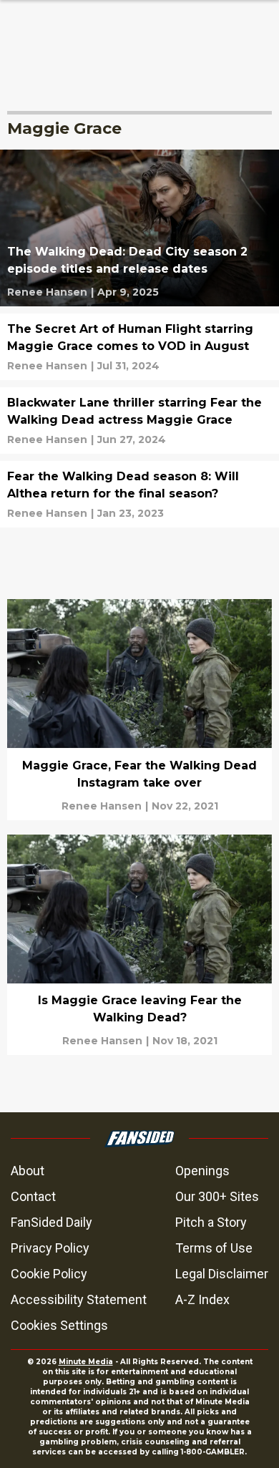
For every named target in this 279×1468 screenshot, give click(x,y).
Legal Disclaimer (221, 1273)
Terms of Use (214, 1247)
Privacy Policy (50, 1247)
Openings (202, 1170)
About (27, 1170)
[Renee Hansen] (47, 292)
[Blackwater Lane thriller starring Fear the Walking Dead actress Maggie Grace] (139, 420)
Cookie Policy (49, 1273)
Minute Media (86, 1361)
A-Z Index (202, 1299)
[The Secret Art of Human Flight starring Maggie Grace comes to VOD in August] (139, 347)
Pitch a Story (211, 1222)
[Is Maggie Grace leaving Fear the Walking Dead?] (139, 945)
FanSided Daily (51, 1222)
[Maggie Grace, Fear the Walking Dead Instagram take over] (139, 709)
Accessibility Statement (79, 1299)
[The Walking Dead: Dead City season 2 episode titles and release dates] (139, 228)
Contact (33, 1196)
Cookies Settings (59, 1325)
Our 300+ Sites (217, 1196)
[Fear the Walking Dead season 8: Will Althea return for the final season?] (139, 494)
